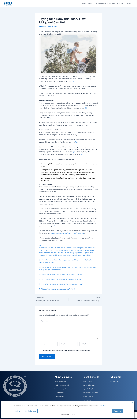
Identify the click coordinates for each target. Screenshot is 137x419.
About (90, 4)
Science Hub (113, 4)
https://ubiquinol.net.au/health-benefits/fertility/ (67, 233)
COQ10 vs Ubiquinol (62, 385)
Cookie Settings (30, 411)
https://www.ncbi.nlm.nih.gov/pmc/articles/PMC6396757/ (62, 274)
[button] (93, 3)
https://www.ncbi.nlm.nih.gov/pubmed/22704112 (59, 289)
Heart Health (87, 381)
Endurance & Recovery (90, 392)
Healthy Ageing (87, 396)
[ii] (86, 108)
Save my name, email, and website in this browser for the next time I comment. (66, 350)
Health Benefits (101, 4)
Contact (128, 4)
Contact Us (114, 381)
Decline (17, 411)
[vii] (54, 226)
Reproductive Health (89, 389)
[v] (74, 152)
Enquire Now (59, 396)
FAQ (122, 4)
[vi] (81, 154)
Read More (102, 406)
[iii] (50, 118)
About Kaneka (59, 392)
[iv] (76, 142)
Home (84, 4)
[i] (73, 81)
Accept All (117, 411)
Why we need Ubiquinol (63, 389)
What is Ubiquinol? (61, 381)
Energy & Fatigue (88, 385)
